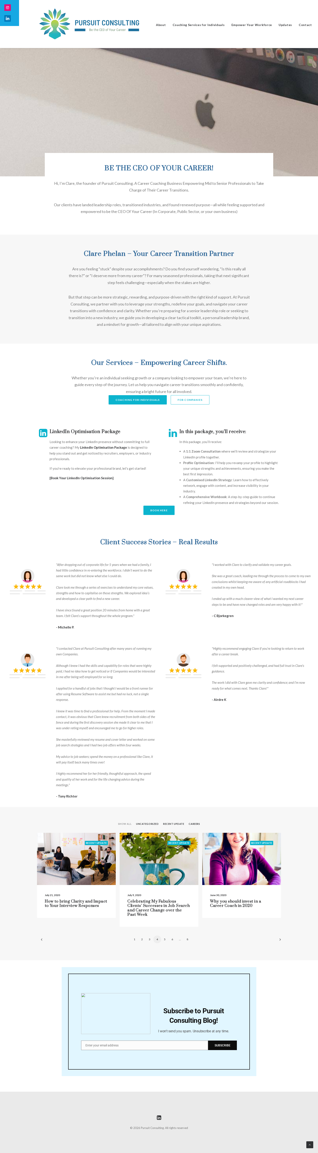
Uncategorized (147, 824)
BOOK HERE (159, 510)
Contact (305, 25)
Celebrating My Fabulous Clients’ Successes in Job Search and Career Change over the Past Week (158, 908)
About (161, 25)
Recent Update (173, 824)
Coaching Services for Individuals (199, 25)
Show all (125, 824)
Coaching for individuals (138, 399)
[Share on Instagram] (9, 7)
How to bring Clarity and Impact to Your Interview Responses (76, 903)
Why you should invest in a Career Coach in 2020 (235, 903)
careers (194, 824)
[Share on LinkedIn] (9, 18)
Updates (285, 25)
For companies (190, 399)
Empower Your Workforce (251, 25)
